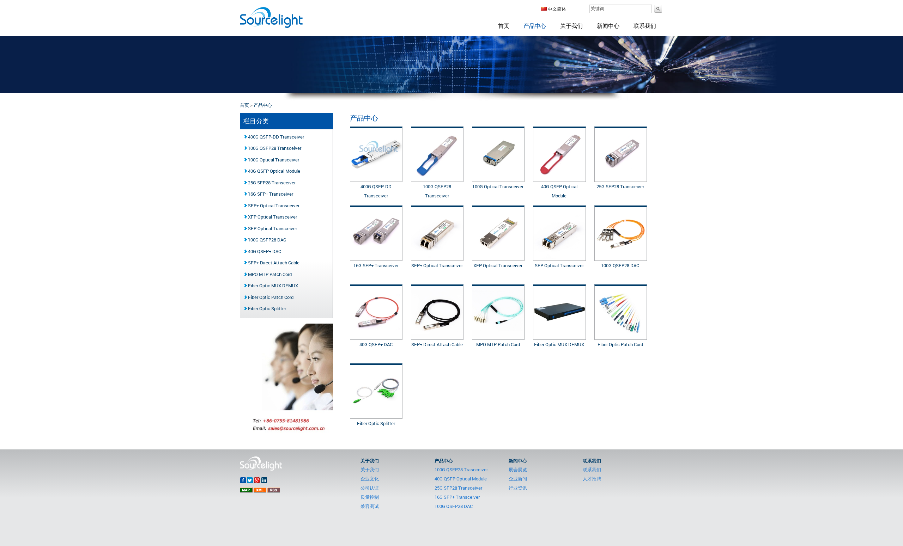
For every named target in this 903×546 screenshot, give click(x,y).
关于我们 (571, 26)
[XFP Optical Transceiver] (498, 257)
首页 (503, 26)
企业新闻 (518, 479)
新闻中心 (608, 26)
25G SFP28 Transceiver (620, 186)
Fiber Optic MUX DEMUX (559, 344)
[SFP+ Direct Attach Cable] (437, 336)
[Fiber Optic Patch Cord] (621, 336)
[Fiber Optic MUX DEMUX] (559, 336)
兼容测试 (369, 506)
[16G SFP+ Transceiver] (376, 257)
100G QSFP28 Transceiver (274, 148)
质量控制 (369, 497)
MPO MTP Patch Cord (498, 344)
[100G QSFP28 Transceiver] (437, 178)
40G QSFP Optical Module (273, 171)
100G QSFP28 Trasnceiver (461, 469)
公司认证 (369, 488)
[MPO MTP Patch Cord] (498, 336)
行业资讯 (518, 488)
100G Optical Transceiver (497, 186)
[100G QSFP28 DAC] (621, 257)
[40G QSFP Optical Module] (559, 178)
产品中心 (534, 26)
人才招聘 (592, 479)
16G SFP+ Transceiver (376, 265)
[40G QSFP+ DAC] (376, 336)
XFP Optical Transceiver (497, 265)
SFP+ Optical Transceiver (437, 265)
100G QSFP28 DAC (620, 265)
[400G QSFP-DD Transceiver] (376, 178)
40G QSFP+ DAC (376, 344)
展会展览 (518, 469)
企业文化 (369, 479)
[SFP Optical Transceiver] (559, 257)
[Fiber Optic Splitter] (376, 415)
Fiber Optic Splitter (376, 423)
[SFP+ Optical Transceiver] (437, 257)
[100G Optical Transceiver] (498, 178)
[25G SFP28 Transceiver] (621, 178)
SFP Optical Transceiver (559, 265)
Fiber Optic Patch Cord (620, 344)
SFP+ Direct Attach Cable (437, 344)
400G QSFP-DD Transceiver (275, 137)
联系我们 (645, 26)
